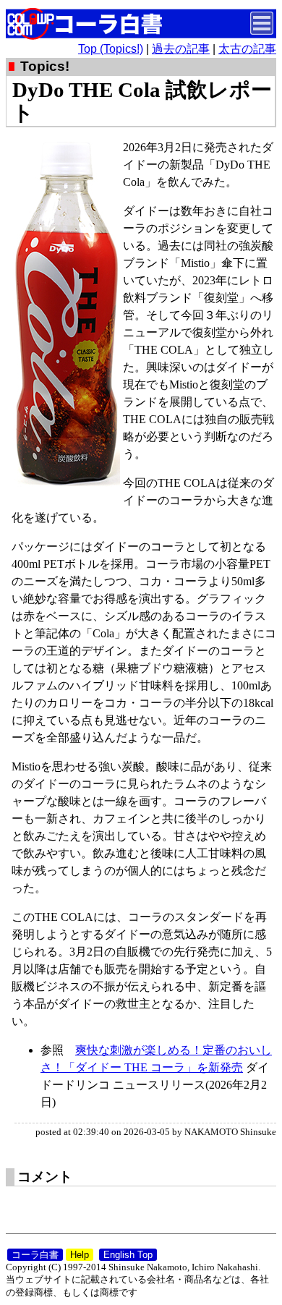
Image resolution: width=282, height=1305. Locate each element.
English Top (128, 1254)
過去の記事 (181, 49)
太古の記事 (247, 49)
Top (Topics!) (110, 49)
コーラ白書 (35, 1254)
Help (79, 1254)
